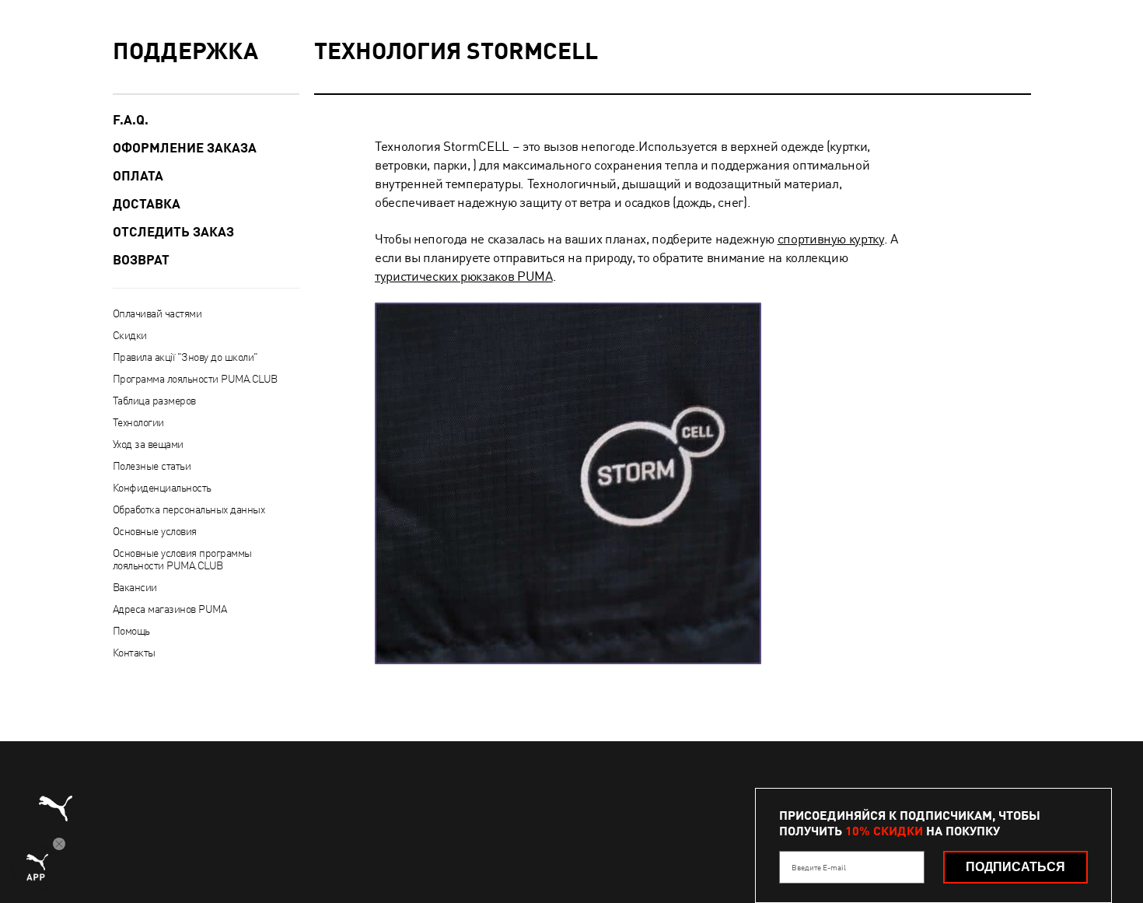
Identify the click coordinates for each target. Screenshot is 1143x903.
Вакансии (135, 587)
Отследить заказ (173, 232)
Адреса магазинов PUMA (170, 609)
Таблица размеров (154, 400)
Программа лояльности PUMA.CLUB (195, 379)
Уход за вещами (148, 444)
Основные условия (155, 531)
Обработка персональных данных (189, 509)
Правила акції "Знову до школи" (185, 357)
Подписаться (1015, 866)
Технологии (138, 422)
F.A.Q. (131, 120)
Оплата (138, 176)
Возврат (141, 260)
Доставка (146, 204)
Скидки (130, 335)
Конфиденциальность (162, 487)
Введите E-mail (819, 867)
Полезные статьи (152, 466)
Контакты (134, 652)
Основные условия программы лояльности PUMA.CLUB (182, 559)
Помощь (131, 631)
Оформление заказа (185, 148)
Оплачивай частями (157, 313)
